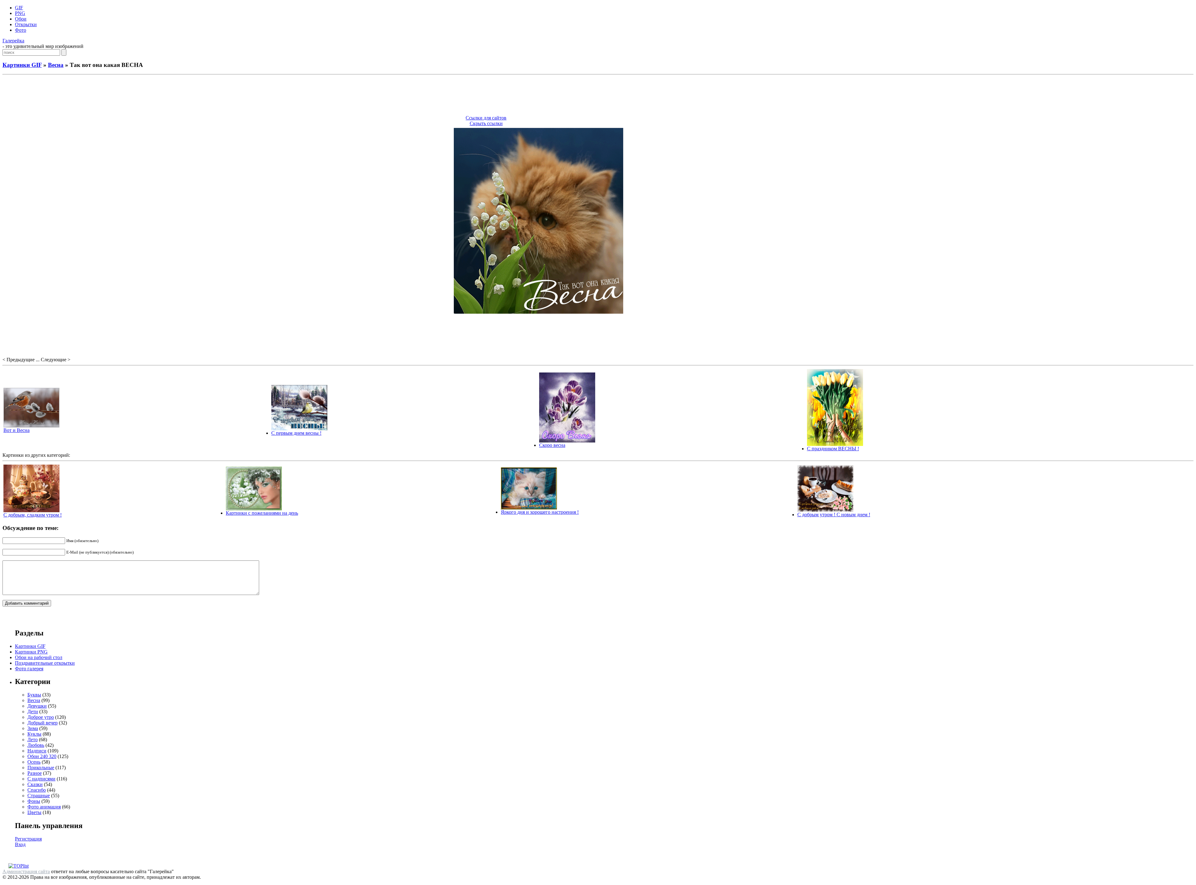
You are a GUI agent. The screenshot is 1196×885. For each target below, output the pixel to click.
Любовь (35, 745)
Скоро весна (552, 445)
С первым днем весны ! (296, 433)
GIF (19, 7)
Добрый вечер (42, 722)
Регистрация (28, 838)
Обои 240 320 (41, 756)
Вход (20, 844)
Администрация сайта (26, 871)
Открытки (26, 24)
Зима (32, 728)
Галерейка (13, 40)
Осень (33, 762)
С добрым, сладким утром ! (32, 514)
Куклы (34, 734)
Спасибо (36, 790)
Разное (34, 773)
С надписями (41, 778)
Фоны (33, 801)
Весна (56, 65)
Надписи (36, 750)
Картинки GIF (22, 65)
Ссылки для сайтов (486, 117)
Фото (20, 30)
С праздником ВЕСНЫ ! (833, 448)
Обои (20, 18)
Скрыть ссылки (486, 123)
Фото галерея (29, 668)
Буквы (34, 694)
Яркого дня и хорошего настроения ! (540, 512)
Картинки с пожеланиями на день (262, 513)
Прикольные (40, 767)
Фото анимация (44, 806)
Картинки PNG (31, 651)
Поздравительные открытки (45, 663)
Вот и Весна (16, 430)
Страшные (38, 795)
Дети (32, 711)
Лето (32, 739)
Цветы (34, 812)
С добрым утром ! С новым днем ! (833, 514)
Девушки (37, 706)
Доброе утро (40, 717)
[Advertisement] (598, 96)
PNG (20, 13)
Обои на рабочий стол (38, 657)
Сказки (35, 784)
